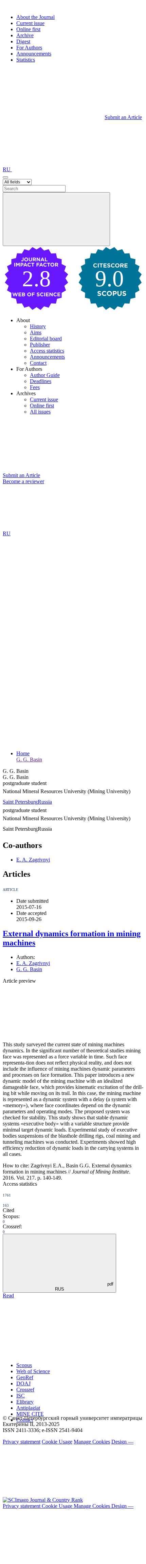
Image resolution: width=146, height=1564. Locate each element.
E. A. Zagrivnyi (33, 860)
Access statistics (47, 351)
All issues (40, 412)
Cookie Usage (57, 1442)
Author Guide (45, 375)
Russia (45, 802)
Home (23, 753)
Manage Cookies (92, 1442)
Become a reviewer (23, 481)
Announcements (33, 54)
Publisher (40, 345)
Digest (23, 41)
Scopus (24, 1365)
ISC (20, 1396)
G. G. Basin (29, 759)
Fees (35, 387)
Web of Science (33, 1371)
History (38, 326)
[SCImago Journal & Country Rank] (43, 1500)
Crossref (25, 1389)
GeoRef (24, 1377)
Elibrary (25, 1402)
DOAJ (23, 1383)
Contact (38, 363)
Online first (28, 29)
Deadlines (40, 381)
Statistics (25, 60)
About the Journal (35, 17)
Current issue (30, 23)
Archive (25, 35)
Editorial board (46, 338)
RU (7, 169)
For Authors (29, 47)
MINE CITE (30, 1414)
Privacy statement (21, 1442)
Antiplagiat (28, 1408)
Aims (35, 332)
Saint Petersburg (20, 802)
